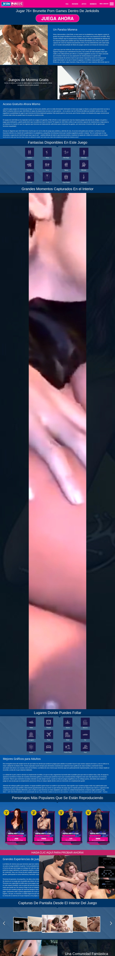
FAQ (67, 4)
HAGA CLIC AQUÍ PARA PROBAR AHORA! (57, 852)
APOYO (84, 4)
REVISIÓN (75, 4)
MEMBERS (93, 4)
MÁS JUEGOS (104, 4)
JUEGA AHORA (57, 18)
